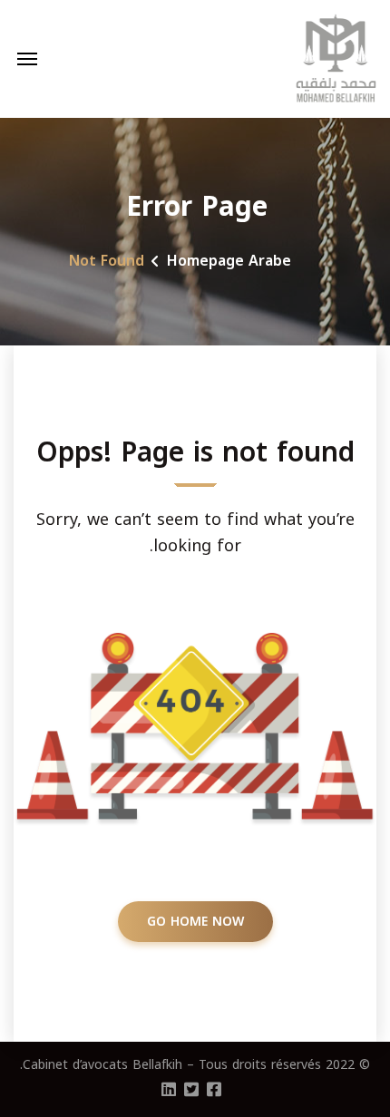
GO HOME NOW (195, 921)
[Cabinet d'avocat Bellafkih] (336, 59)
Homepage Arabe (229, 261)
